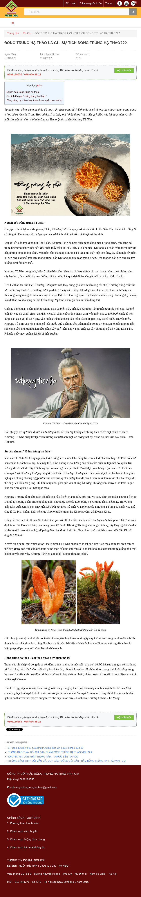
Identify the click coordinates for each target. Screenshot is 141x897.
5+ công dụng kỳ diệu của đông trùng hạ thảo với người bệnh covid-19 (45, 747)
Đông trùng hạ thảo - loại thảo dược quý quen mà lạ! (34, 100)
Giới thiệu (71, 3)
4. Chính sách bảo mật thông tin (25, 847)
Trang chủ (13, 33)
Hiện (39, 85)
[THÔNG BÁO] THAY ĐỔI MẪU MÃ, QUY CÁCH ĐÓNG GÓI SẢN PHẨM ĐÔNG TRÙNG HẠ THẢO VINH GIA (67, 761)
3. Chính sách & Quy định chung (26, 839)
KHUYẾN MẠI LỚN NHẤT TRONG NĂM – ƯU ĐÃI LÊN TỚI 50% (43, 756)
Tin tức (109, 3)
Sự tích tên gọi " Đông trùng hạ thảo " (26, 96)
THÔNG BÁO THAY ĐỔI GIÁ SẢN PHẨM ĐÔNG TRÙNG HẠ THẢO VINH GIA (50, 752)
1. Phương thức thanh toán (23, 823)
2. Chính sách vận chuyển (22, 831)
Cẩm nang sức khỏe (91, 3)
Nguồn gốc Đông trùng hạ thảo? (23, 92)
